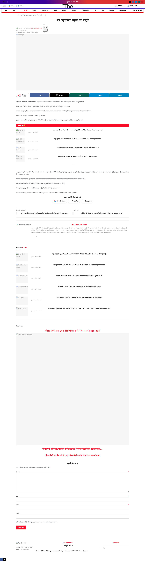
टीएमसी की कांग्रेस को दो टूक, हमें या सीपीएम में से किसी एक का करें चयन (72, 455)
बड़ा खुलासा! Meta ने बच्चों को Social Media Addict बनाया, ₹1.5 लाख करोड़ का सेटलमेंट (77, 139)
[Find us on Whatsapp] (139, 2)
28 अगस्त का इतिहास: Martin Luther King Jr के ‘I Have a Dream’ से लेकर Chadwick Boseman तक (79, 308)
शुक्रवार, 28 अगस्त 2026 (33, 132)
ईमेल (72, 505)
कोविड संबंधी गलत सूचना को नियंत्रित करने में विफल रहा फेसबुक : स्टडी (72, 331)
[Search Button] (143, 6)
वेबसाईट (18, 513)
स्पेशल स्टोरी (86, 10)
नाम (72, 496)
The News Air (19, 15)
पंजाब (55, 10)
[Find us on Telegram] (136, 2)
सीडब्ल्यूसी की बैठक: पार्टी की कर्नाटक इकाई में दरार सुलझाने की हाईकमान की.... (72, 449)
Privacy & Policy (58, 551)
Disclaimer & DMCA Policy (73, 551)
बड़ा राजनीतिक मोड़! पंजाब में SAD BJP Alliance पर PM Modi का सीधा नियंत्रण (79, 297)
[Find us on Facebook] (133, 2)
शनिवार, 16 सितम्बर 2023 (21, 30)
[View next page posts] (74, 165)
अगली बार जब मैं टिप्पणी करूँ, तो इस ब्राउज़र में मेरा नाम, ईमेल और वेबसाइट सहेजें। (37, 522)
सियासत (64, 10)
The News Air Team (36, 28)
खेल (103, 10)
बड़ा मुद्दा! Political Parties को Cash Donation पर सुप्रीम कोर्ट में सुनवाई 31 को (78, 147)
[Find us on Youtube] (142, 2)
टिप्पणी (72, 472)
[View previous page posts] (70, 165)
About (37, 551)
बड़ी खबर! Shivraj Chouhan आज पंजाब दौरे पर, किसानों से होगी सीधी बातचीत (77, 156)
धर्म (95, 10)
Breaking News (28, 15)
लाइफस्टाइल (122, 10)
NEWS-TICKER (30, 32)
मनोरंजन (111, 10)
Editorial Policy (46, 551)
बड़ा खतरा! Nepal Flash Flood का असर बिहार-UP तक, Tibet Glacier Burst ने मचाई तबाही (77, 130)
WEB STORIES (137, 10)
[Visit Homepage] (72, 6)
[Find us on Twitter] (130, 2)
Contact (85, 551)
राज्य (14, 10)
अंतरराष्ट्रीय (45, 10)
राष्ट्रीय (34, 10)
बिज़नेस (74, 10)
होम (6, 10)
